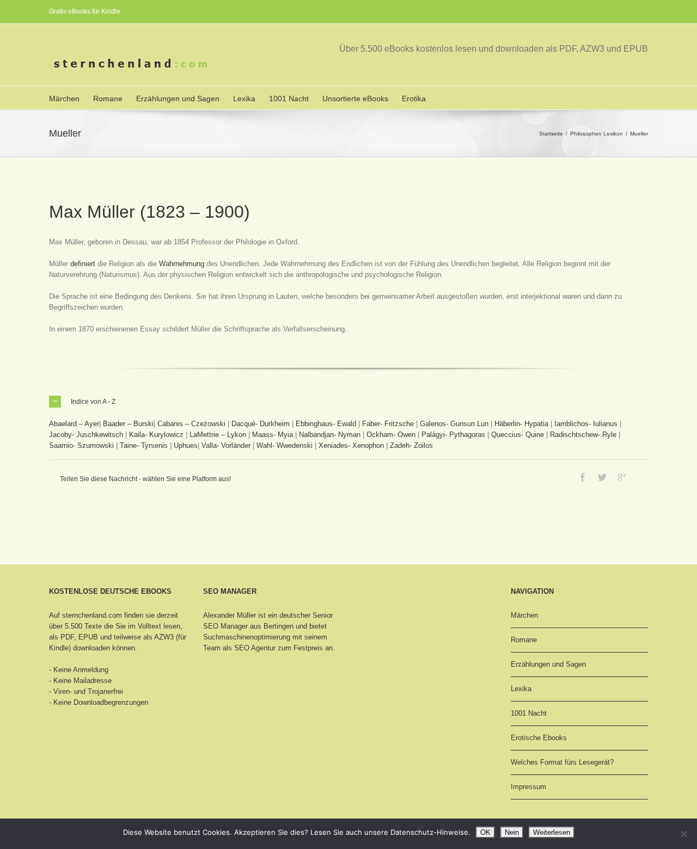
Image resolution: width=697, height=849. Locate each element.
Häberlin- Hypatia (521, 424)
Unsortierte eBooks (355, 98)
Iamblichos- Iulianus (585, 424)
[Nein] (683, 833)
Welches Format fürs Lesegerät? (562, 762)
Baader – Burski (128, 424)
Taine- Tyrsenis (144, 445)
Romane (108, 98)
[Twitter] (602, 477)
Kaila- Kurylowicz (156, 434)
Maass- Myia (272, 434)
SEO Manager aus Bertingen (248, 626)
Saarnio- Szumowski (81, 445)
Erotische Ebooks (539, 738)
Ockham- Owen (390, 434)
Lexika (244, 98)
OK (485, 832)
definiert (82, 264)
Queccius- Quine (517, 434)
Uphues (186, 445)
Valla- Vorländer (225, 445)
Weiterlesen (551, 832)
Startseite (551, 134)
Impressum (528, 787)
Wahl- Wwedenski (284, 445)
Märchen (64, 98)
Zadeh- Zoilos (411, 445)
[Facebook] (582, 477)
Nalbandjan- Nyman (329, 434)
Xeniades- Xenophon (351, 445)
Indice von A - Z (93, 401)
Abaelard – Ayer (74, 424)
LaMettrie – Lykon (217, 434)
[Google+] (621, 477)
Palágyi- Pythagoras (453, 434)
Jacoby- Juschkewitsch (86, 434)
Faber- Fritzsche (388, 424)
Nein (512, 832)
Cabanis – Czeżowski (191, 424)
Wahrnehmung (181, 264)
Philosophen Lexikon (596, 134)
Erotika (414, 98)
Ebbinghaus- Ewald (326, 424)
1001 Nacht (289, 98)
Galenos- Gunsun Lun (454, 424)
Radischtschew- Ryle (583, 434)
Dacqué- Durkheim (260, 424)
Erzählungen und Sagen (177, 98)
